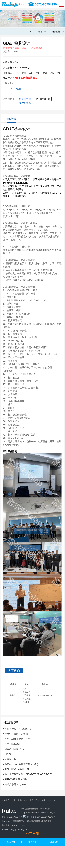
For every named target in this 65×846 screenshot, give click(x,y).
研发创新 (56, 31)
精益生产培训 (23, 838)
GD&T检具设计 (12, 744)
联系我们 (54, 842)
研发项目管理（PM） (16, 749)
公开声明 (32, 834)
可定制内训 (44, 98)
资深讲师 (26, 98)
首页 (30, 31)
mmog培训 (41, 838)
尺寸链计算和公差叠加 (16, 734)
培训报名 (10, 83)
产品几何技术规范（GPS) (18, 739)
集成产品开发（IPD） (16, 784)
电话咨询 (11, 842)
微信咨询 (32, 842)
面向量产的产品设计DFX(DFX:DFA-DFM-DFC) (29, 774)
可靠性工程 (10, 759)
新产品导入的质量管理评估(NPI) (21, 764)
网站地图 (6, 838)
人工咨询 (15, 89)
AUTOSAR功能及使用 (16, 779)
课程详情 (11, 118)
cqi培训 (13, 838)
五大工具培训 (52, 838)
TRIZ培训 (10, 754)
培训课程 (42, 31)
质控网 (33, 838)
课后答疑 (26, 103)
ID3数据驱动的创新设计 (17, 769)
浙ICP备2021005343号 (12, 817)
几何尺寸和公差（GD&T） (18, 729)
